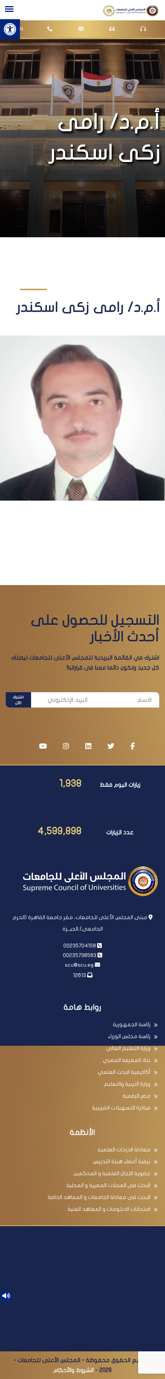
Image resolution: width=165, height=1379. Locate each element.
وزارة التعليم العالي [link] (128, 1048)
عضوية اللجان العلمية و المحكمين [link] (111, 1173)
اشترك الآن (18, 700)
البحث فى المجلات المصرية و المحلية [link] (108, 1185)
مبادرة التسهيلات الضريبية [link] (121, 1108)
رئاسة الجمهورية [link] (131, 1024)
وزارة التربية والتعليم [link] (127, 1084)
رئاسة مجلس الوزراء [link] (129, 1036)
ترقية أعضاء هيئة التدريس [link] (121, 1161)
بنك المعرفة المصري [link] (126, 1060)
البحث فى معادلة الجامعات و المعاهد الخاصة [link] (99, 1197)
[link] (10, 29)
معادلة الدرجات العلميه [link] (123, 1149)
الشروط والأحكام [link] (73, 1370)
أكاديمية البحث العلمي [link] (124, 1072)
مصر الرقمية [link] (136, 1096)
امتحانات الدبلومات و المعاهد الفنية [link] (109, 1209)
